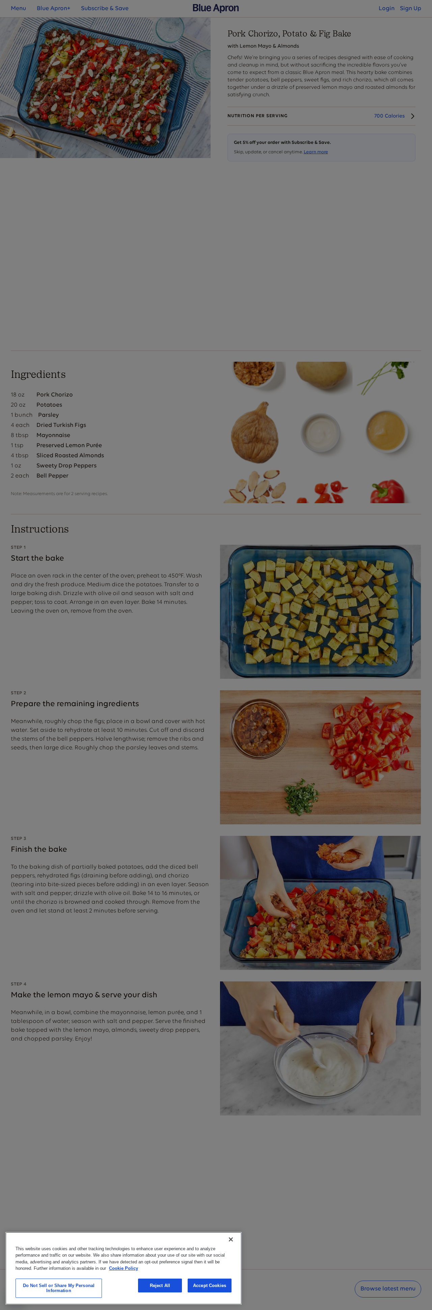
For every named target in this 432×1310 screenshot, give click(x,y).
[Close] (230, 1239)
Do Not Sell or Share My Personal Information (58, 1288)
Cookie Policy (123, 1268)
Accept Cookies (209, 1285)
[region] (123, 1268)
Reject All (160, 1285)
